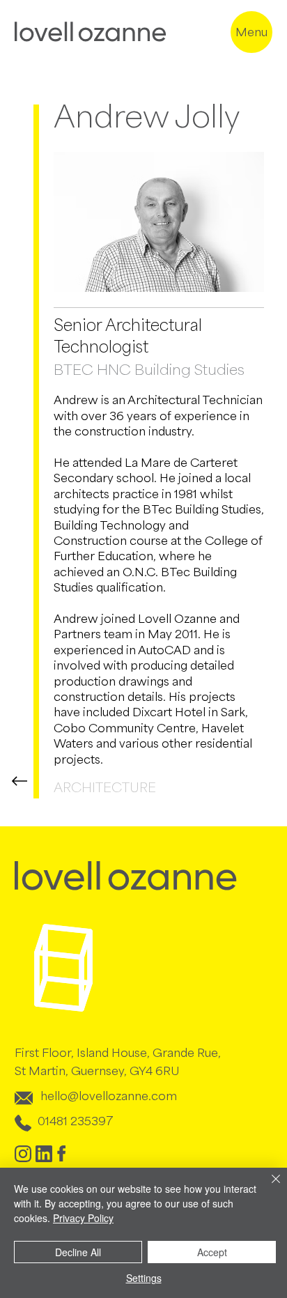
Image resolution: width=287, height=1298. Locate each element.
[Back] (20, 780)
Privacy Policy (83, 1218)
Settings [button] (144, 1278)
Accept (212, 1252)
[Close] (267, 1187)
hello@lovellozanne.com (108, 1097)
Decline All (78, 1252)
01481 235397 (76, 1122)
